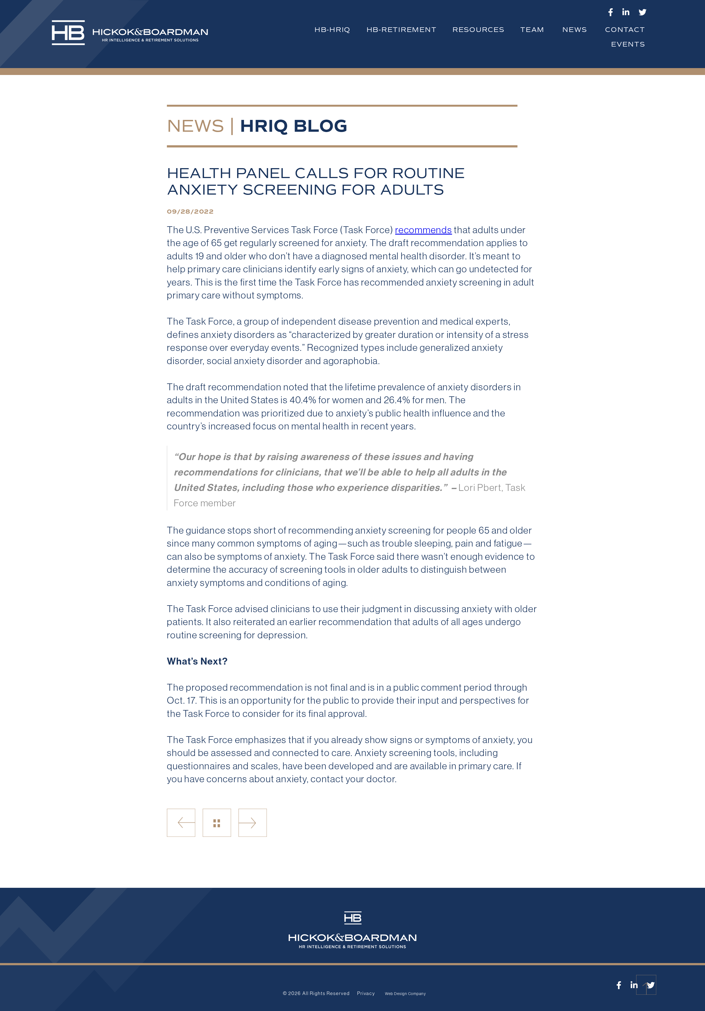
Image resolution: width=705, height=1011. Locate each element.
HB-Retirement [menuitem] (402, 29)
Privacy (366, 993)
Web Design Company (405, 993)
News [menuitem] (574, 29)
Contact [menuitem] (625, 29)
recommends (423, 230)
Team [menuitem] (532, 29)
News (195, 125)
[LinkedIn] (626, 13)
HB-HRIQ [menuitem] (332, 29)
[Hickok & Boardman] (134, 36)
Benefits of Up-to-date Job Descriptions (252, 823)
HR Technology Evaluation (181, 823)
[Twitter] (643, 13)
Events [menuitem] (628, 44)
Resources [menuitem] (478, 29)
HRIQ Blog (293, 126)
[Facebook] (611, 13)
